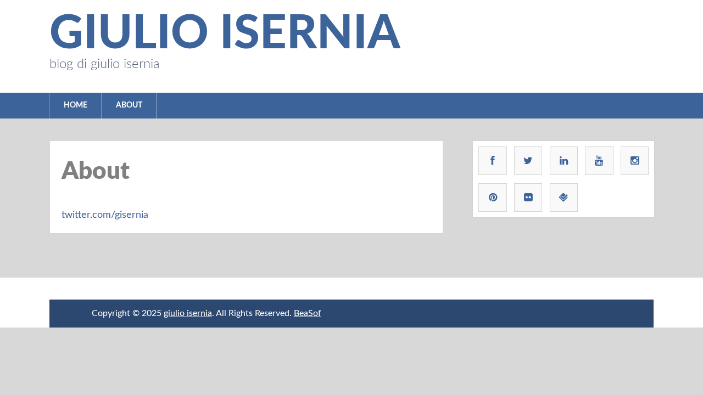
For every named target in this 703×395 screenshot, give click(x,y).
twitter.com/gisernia (105, 215)
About (129, 105)
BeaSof (307, 313)
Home (75, 105)
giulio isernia (224, 34)
